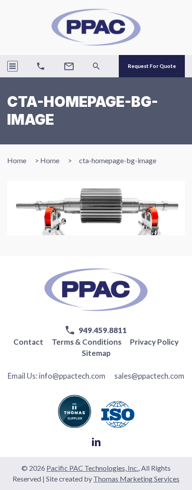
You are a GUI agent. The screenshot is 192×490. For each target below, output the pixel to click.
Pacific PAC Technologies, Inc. (92, 468)
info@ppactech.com (72, 375)
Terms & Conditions (86, 341)
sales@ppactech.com (149, 375)
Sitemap (96, 353)
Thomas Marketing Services (136, 478)
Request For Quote (152, 66)
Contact (28, 341)
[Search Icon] (96, 66)
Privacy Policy (154, 341)
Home (16, 160)
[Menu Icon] (12, 66)
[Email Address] (69, 66)
